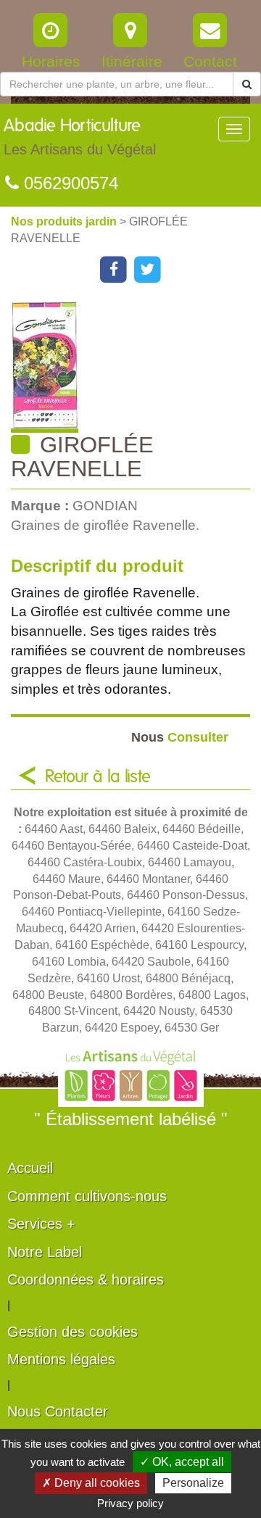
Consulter (179, 737)
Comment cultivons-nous (87, 1196)
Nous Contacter (57, 1411)
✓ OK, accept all (182, 1462)
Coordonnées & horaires (85, 1279)
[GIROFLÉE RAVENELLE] (136, 366)
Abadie (80, 137)
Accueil (30, 1168)
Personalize (193, 1483)
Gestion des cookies (72, 1332)
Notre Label (44, 1252)
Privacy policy (130, 1503)
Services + (41, 1224)
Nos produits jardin (65, 221)
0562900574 (68, 183)
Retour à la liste (98, 777)
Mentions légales (61, 1359)
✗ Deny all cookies (91, 1483)
